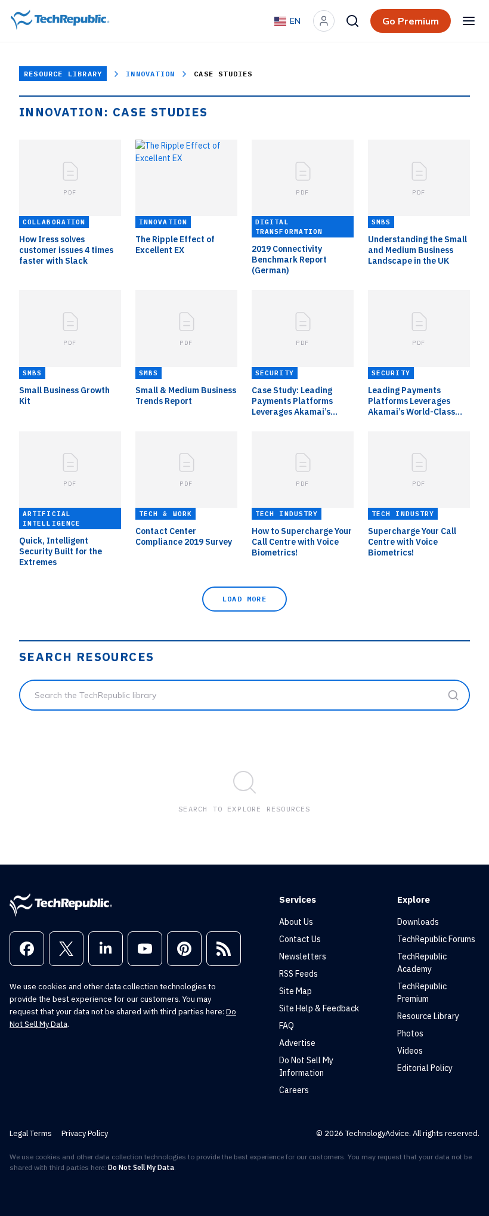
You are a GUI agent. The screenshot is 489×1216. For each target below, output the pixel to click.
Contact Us (300, 939)
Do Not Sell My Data (141, 1167)
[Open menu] (468, 21)
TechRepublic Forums (436, 939)
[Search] (352, 21)
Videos (410, 1050)
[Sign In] (324, 21)
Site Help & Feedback (319, 1008)
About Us (296, 921)
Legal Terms (31, 1133)
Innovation (150, 73)
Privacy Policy (84, 1133)
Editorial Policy (425, 1068)
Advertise (297, 1043)
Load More (244, 598)
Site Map (295, 991)
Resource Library (63, 73)
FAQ (286, 1025)
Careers (294, 1090)
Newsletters (302, 956)
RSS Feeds (298, 973)
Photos (410, 1033)
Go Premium (410, 21)
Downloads (418, 921)
